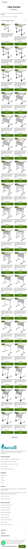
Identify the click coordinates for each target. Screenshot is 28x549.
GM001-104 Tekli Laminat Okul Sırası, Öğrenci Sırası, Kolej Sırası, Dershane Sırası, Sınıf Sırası (20, 130)
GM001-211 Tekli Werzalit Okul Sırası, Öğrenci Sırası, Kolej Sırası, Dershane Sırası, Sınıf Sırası (7, 267)
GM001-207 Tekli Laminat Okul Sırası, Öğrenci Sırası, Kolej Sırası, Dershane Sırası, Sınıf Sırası (7, 244)
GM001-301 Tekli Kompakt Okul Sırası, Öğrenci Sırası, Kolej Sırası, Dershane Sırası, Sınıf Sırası (20, 267)
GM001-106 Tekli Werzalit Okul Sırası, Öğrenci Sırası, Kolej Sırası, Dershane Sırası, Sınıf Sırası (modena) (20, 152)
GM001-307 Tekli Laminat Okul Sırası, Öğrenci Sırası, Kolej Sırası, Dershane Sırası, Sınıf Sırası (20, 335)
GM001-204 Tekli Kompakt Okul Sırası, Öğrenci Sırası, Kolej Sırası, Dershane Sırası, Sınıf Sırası (20, 198)
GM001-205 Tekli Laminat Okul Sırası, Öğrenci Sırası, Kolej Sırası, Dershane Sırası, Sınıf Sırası (7, 221)
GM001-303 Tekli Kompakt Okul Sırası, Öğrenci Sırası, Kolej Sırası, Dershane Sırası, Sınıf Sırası (20, 290)
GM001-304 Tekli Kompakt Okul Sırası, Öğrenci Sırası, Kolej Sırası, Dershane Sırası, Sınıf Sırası (7, 312)
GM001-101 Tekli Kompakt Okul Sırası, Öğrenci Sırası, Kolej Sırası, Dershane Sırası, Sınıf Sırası (7, 107)
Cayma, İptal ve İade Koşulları (8, 461)
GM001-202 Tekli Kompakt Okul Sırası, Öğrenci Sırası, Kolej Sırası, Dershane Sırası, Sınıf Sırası (20, 175)
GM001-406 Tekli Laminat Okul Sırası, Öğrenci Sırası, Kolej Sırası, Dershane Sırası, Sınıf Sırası (20, 427)
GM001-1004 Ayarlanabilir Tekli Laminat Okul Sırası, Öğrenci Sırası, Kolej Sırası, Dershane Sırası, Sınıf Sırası (20, 61)
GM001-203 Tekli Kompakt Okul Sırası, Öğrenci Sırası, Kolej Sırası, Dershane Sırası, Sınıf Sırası (7, 198)
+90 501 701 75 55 (5, 496)
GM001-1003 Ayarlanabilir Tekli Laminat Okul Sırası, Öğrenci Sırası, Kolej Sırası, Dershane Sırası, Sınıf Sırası (7, 61)
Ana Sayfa (3, 13)
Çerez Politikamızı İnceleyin (9, 546)
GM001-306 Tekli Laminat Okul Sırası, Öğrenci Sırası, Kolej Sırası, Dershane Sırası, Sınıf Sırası (7, 335)
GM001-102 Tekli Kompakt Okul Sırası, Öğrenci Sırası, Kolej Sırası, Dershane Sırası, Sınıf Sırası (20, 107)
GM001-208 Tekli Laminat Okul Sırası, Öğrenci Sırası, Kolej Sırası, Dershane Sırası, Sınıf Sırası (20, 244)
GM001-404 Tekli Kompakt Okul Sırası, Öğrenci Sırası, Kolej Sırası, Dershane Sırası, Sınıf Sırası (20, 404)
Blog (2, 482)
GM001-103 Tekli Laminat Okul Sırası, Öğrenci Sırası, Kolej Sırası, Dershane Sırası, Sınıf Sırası (7, 130)
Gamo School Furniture (6, 524)
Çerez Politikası (4, 466)
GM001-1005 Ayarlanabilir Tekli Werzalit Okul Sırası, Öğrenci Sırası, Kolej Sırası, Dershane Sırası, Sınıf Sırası (7, 84)
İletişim (2, 477)
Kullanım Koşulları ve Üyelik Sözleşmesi (10, 459)
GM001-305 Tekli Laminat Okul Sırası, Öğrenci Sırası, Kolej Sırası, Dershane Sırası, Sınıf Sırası (20, 312)
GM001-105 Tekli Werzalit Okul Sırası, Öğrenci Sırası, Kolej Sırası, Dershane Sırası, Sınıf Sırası (7, 152)
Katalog (3, 480)
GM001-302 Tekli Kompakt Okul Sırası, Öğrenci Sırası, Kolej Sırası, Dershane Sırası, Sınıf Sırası (7, 290)
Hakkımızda (3, 475)
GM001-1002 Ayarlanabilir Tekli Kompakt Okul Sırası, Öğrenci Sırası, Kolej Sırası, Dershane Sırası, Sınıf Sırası (20, 38)
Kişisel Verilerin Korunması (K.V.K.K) (9, 464)
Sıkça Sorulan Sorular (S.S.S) (8, 469)
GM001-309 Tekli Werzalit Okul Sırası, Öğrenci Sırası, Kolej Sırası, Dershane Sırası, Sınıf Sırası (20, 358)
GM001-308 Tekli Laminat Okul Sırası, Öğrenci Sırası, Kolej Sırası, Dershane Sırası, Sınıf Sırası (7, 358)
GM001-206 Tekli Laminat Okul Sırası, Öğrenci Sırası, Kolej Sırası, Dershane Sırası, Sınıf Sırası (20, 221)
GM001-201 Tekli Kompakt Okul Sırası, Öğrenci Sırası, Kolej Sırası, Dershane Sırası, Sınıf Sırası (7, 175)
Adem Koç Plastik (5, 515)
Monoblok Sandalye (5, 507)
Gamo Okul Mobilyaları (6, 505)
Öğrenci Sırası (4, 522)
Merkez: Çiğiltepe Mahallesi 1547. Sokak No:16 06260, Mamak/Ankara (13, 489)
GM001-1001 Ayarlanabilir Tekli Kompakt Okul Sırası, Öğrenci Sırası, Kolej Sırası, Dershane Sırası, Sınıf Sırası (7, 35)
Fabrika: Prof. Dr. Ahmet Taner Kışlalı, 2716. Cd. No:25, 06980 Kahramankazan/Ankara (13, 493)
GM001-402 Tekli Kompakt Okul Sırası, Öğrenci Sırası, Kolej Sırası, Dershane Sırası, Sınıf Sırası (20, 381)
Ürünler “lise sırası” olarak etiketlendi (15, 13)
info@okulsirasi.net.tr (6, 499)
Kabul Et (22, 546)
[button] (7, 44)
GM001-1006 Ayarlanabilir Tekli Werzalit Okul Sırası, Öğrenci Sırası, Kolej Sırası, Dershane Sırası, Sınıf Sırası (20, 84)
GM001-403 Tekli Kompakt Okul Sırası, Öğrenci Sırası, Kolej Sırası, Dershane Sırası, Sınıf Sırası (7, 404)
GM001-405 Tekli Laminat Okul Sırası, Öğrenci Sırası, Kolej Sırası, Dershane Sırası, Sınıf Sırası (7, 427)
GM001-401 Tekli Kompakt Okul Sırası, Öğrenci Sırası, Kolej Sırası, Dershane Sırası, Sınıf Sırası (7, 381)
